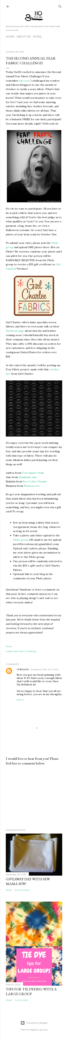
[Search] (60, 5)
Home (10, 36)
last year (24, 80)
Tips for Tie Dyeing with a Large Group (31, 991)
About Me (24, 36)
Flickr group (20, 539)
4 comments (21, 1000)
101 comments (22, 890)
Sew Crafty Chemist (35, 481)
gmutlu (44, 1029)
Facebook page (15, 330)
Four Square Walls (33, 472)
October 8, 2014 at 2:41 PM (44, 669)
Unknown (23, 669)
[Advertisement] (34, 797)
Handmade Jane (27, 477)
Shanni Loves (32, 485)
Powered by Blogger (37, 1022)
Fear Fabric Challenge (24, 651)
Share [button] (9, 646)
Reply (20, 699)
